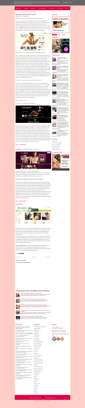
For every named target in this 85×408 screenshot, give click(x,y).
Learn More (65, 2)
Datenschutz (36, 400)
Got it (70, 2)
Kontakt (41, 400)
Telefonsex (33, 8)
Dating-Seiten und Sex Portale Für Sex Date (26, 14)
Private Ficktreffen (42, 8)
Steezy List (36, 351)
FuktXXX (35, 378)
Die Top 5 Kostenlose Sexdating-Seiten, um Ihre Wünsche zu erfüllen (24, 354)
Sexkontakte (36, 333)
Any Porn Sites (36, 379)
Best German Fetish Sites (38, 359)
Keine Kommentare (25, 16)
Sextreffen (26, 8)
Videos (59, 34)
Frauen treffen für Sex (56, 146)
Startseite (19, 8)
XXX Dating (36, 336)
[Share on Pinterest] (21, 253)
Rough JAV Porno (37, 356)
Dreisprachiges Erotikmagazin (39, 326)
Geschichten (60, 8)
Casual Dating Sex (37, 328)
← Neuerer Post (19, 257)
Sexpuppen (45, 400)
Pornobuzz (36, 384)
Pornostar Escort (37, 346)
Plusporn (35, 389)
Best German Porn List (38, 361)
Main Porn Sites (37, 383)
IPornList (35, 381)
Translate (61, 328)
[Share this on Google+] (20, 253)
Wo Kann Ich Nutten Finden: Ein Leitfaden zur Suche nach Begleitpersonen (24, 370)
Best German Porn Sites (38, 341)
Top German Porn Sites (38, 366)
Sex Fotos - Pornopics (38, 368)
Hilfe (66, 8)
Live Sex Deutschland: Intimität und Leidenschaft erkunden (63, 123)
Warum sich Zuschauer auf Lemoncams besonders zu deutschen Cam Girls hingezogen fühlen (23, 327)
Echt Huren (39, 397)
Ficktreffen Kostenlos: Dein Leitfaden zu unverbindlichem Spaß (23, 362)
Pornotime (36, 388)
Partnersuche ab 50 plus (56, 149)
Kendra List (36, 353)
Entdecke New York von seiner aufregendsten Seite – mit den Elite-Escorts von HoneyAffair (63, 84)
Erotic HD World (37, 348)
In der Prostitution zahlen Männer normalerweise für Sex (63, 116)
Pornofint (35, 391)
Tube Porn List (36, 373)
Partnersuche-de (19, 52)
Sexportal (29, 179)
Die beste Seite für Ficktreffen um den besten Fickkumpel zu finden (62, 67)
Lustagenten (18, 103)
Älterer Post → (48, 257)
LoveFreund (36, 338)
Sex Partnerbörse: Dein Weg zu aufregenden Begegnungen (63, 108)
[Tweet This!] (18, 253)
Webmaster (49, 400)
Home (17, 11)
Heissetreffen (18, 149)
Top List (35, 376)
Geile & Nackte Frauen (56, 144)
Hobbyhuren (54, 141)
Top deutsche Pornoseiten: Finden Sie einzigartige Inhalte (31, 316)
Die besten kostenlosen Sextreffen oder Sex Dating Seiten (31, 293)
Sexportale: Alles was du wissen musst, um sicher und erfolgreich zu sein (23, 376)
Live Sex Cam (52, 8)
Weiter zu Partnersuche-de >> (22, 100)
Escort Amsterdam (37, 343)
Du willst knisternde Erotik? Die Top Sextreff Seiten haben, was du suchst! (24, 352)
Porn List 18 (36, 374)
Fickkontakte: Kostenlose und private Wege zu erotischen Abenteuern (34, 304)
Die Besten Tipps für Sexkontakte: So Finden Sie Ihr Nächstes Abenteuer (62, 100)
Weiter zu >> (21, 201)
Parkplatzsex (36, 331)
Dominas (54, 34)
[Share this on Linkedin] (23, 253)
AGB (39, 400)
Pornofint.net (36, 393)
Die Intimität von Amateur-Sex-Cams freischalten (63, 131)
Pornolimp (36, 386)
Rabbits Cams (36, 358)
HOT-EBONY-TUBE (37, 371)
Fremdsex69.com (19, 204)
